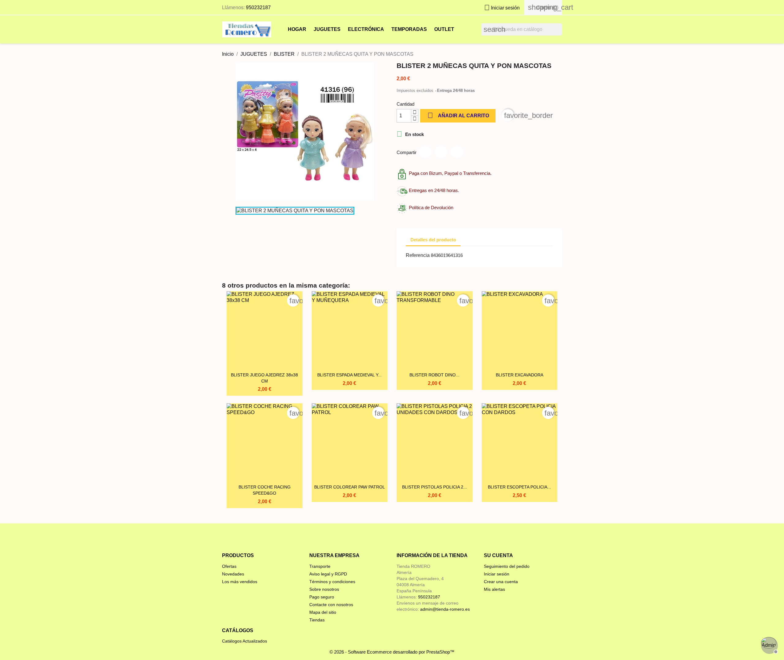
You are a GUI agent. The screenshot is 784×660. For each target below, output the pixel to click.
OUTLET (444, 29)
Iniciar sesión (496, 573)
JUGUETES (327, 29)
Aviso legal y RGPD (328, 573)
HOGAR (297, 29)
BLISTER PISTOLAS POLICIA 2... (434, 487)
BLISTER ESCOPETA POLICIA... (519, 487)
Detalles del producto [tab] (433, 239)
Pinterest (457, 152)
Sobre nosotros (324, 589)
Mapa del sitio (322, 612)
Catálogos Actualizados (244, 641)
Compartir (425, 152)
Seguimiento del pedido (507, 566)
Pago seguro (321, 596)
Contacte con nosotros (331, 604)
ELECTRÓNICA (366, 29)
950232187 (258, 7)
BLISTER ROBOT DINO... (434, 374)
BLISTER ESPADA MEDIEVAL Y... (349, 374)
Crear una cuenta (501, 581)
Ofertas (229, 566)
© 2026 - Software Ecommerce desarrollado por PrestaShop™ (392, 651)
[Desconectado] (768, 644)
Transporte (319, 566)
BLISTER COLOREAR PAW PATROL (349, 487)
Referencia (418, 255)
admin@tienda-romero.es (445, 609)
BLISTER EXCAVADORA (519, 374)
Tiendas (317, 619)
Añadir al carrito (458, 115)
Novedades (233, 573)
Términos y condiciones (332, 581)
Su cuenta (498, 555)
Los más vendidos (239, 581)
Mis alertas (494, 589)
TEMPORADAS (409, 29)
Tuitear (441, 152)
